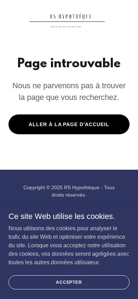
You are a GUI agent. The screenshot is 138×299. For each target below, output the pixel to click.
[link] (69, 21)
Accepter (69, 282)
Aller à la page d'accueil (69, 124)
